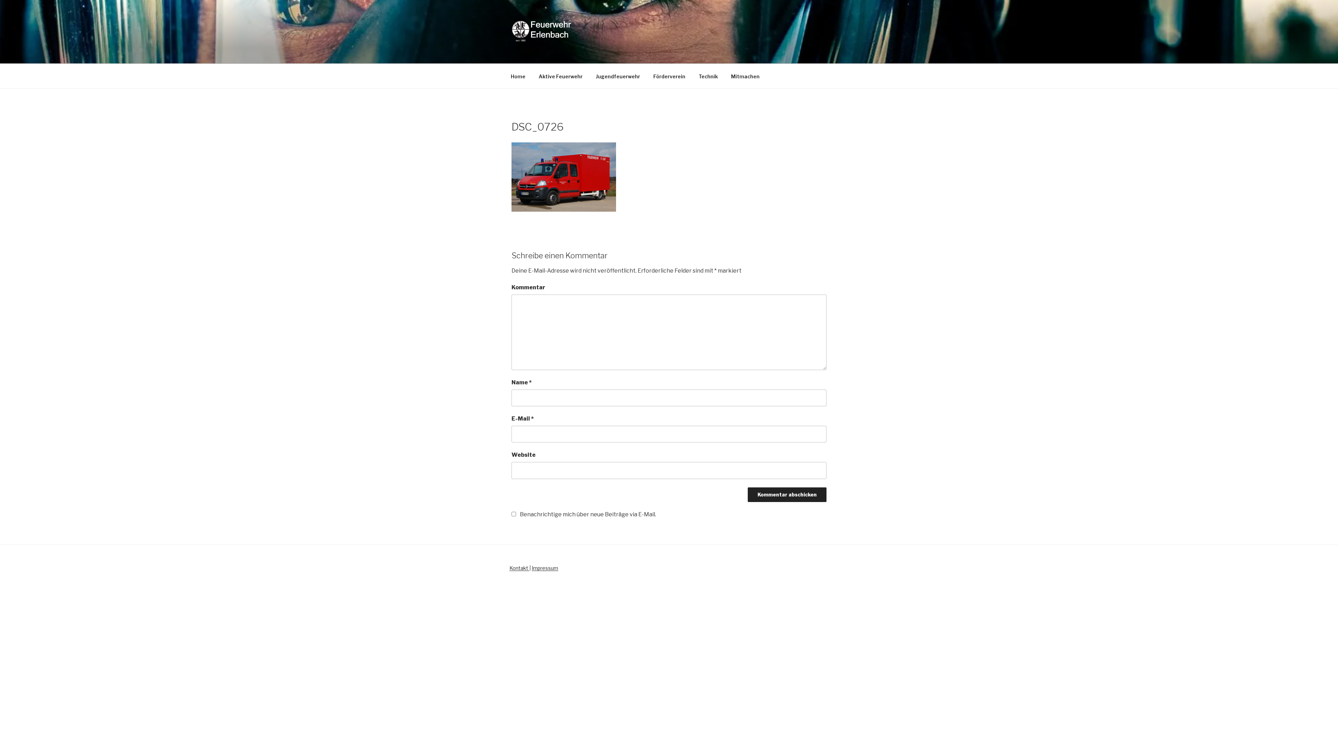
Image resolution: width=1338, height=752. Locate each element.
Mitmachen (745, 76)
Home (518, 76)
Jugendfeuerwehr (618, 76)
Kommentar (528, 287)
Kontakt (519, 568)
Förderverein (669, 76)
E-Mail (523, 418)
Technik (708, 76)
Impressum (545, 568)
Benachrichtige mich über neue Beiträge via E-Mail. (588, 514)
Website (524, 455)
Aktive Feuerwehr (561, 76)
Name (522, 382)
